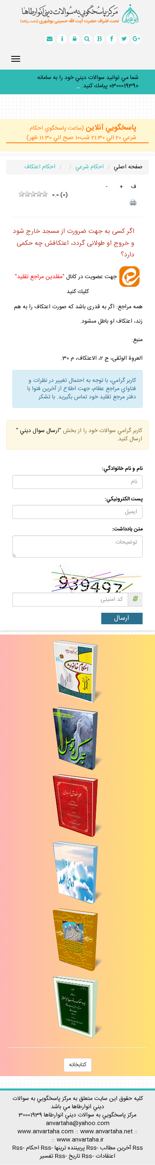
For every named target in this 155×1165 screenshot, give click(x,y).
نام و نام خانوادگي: (122, 461)
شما (134, 78)
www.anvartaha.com (45, 1123)
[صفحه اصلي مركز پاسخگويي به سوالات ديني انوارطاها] (77, 14)
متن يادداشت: (127, 521)
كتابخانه (77, 1057)
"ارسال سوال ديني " (38, 423)
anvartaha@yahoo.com (78, 1115)
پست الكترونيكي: (124, 491)
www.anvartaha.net (106, 1123)
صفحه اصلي (128, 159)
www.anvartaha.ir (80, 1132)
